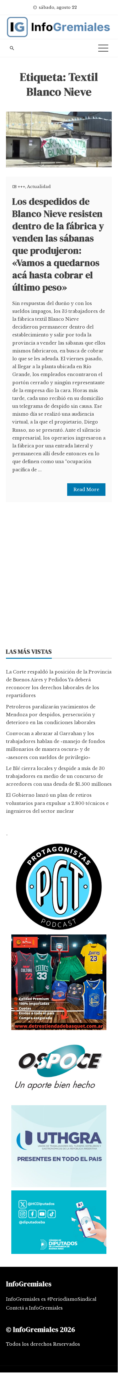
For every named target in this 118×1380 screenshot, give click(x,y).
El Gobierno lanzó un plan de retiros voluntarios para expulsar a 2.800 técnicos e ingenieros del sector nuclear (57, 803)
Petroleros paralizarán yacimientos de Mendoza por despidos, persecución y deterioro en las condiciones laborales (50, 714)
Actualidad (39, 186)
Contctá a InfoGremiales (34, 1308)
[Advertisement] (59, 577)
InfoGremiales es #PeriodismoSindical (51, 1299)
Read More (86, 489)
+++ (21, 186)
